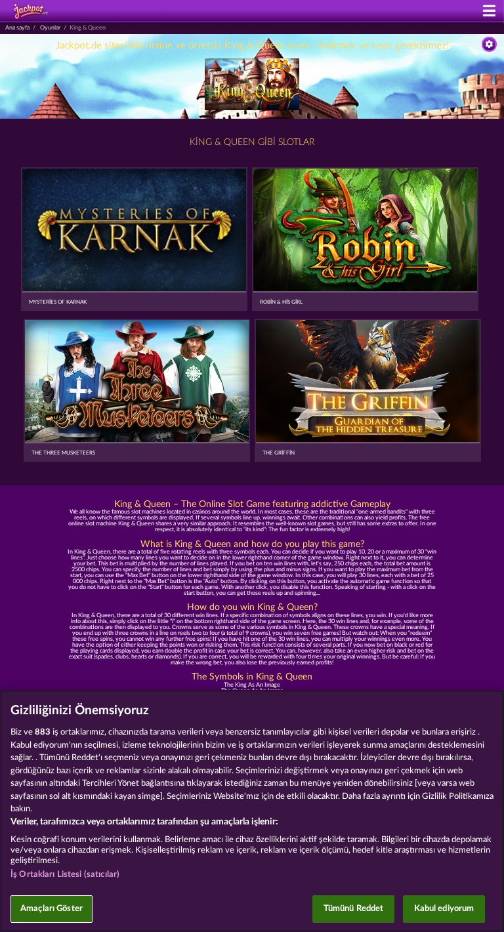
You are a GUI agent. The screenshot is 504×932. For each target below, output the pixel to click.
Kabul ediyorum (444, 908)
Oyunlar (50, 28)
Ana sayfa (17, 28)
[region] (252, 811)
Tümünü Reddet (354, 908)
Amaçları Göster (51, 908)
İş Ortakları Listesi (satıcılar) (64, 874)
